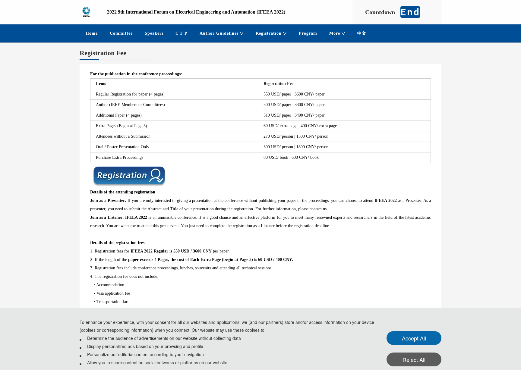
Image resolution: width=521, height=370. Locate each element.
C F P (181, 33)
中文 (361, 33)
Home (92, 33)
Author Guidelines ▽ (222, 33)
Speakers (154, 33)
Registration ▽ (271, 33)
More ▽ (337, 33)
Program (308, 33)
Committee (121, 33)
